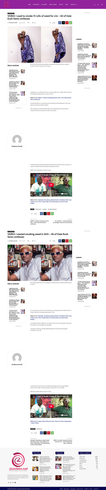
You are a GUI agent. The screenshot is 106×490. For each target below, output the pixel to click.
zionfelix (44, 209)
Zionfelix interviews (52, 209)
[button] (102, 4)
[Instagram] (98, 5)
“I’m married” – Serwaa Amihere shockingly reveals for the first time (62, 221)
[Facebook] (95, 5)
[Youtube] (15, 483)
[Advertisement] (18, 118)
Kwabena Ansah (13, 22)
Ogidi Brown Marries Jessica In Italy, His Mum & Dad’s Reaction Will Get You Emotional (14, 84)
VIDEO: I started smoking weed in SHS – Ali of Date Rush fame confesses (39, 222)
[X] (63, 22)
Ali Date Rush (38, 209)
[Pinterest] (67, 22)
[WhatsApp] (70, 22)
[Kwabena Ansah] (17, 139)
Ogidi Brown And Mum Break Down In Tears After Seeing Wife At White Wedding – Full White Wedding (14, 73)
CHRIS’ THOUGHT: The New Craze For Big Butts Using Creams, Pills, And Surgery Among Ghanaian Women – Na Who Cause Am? (46, 478)
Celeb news (11, 13)
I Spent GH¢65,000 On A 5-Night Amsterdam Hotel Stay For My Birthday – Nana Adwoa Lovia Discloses (84, 79)
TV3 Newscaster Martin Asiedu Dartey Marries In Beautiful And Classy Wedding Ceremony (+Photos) (45, 469)
